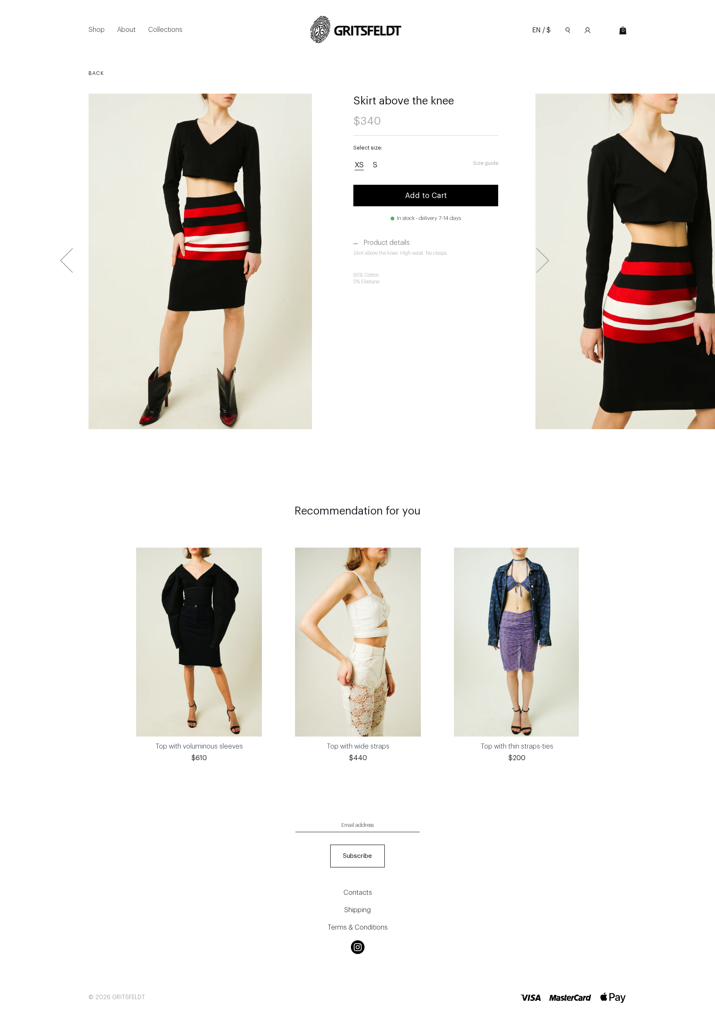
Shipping (357, 910)
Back (96, 73)
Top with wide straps (358, 746)
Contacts (357, 892)
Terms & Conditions (358, 927)
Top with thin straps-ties (517, 746)
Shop (97, 30)
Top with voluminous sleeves (199, 746)
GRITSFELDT (128, 997)
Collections (165, 30)
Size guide (485, 163)
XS (359, 165)
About (126, 30)
